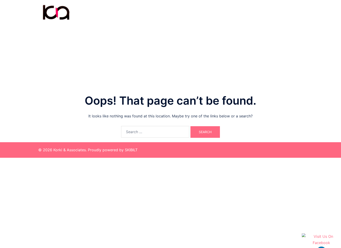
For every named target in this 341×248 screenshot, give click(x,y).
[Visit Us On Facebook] (321, 239)
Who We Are (251, 12)
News (295, 12)
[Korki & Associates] (55, 12)
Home (230, 12)
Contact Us (275, 12)
